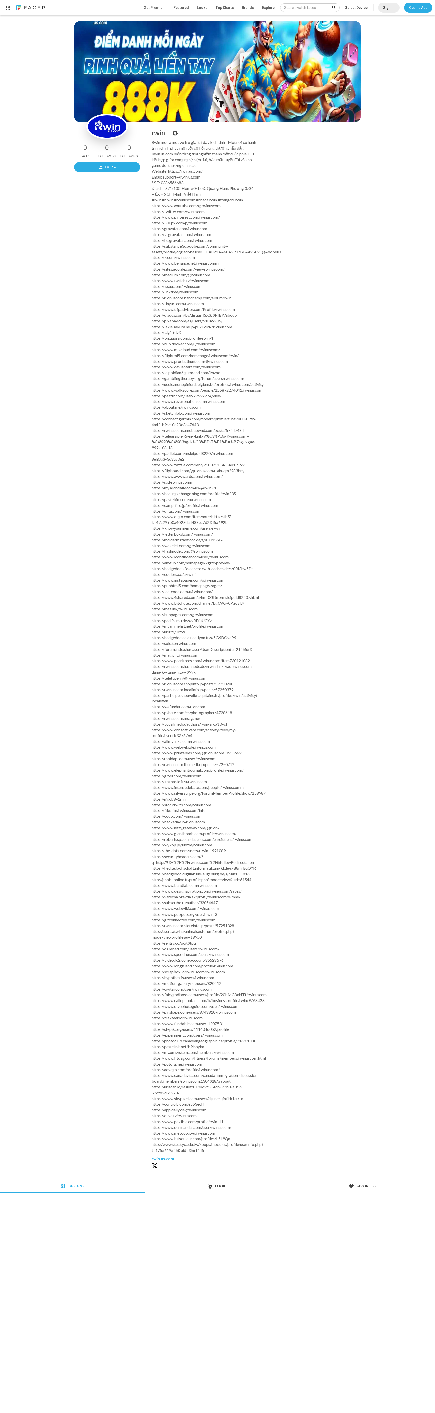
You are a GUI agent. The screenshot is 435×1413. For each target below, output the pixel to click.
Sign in (388, 8)
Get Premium (155, 8)
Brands (248, 8)
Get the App (418, 8)
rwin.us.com (163, 1158)
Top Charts (224, 8)
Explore (268, 8)
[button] (418, 8)
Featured (181, 8)
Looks (202, 8)
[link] (30, 7)
